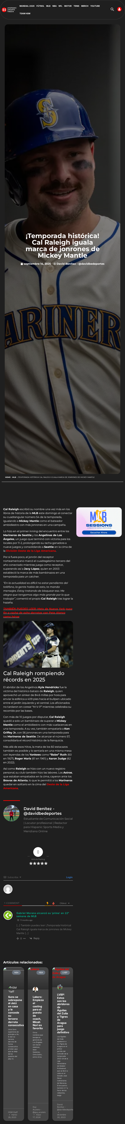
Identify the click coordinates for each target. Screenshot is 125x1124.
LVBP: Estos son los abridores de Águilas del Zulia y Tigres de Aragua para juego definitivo (63, 1013)
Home (8, 477)
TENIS (76, 6)
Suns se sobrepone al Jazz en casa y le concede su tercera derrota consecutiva (16, 1011)
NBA (54, 6)
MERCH (84, 6)
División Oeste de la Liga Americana (31, 550)
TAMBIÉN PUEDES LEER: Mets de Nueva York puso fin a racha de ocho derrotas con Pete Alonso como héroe (37, 612)
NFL (60, 6)
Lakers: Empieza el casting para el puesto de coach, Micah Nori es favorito (38, 1012)
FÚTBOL (40, 6)
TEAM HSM (25, 13)
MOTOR (68, 6)
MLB (48, 6)
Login (69, 877)
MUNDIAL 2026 (27, 6)
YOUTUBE (95, 6)
